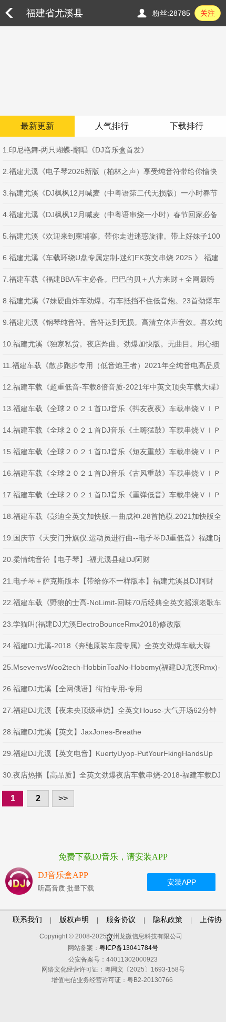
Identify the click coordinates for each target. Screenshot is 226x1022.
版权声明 (74, 919)
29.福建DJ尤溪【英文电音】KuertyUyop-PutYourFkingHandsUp (108, 753)
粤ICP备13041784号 (128, 948)
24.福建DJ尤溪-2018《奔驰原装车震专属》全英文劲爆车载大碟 (107, 645)
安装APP (181, 882)
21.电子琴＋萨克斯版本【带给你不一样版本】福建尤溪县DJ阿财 (108, 581)
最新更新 (37, 125)
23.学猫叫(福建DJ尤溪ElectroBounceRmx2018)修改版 (92, 624)
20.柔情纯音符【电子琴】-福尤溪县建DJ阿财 (76, 559)
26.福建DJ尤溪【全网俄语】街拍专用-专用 (72, 688)
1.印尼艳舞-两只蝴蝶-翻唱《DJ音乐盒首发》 (75, 150)
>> (63, 798)
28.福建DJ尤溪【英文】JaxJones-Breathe (72, 732)
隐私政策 (167, 919)
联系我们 (27, 919)
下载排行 (186, 125)
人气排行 (112, 125)
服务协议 (121, 919)
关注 (207, 13)
